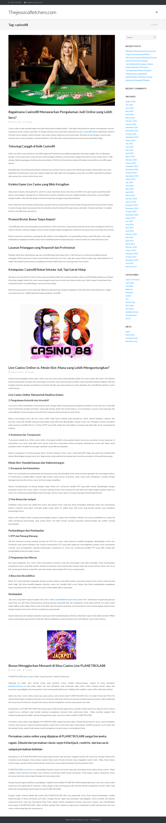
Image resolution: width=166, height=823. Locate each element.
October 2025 (131, 134)
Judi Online (130, 283)
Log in (128, 332)
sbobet (128, 296)
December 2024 (132, 166)
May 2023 (129, 228)
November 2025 (132, 131)
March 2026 (130, 118)
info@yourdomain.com (34, 2)
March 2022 (130, 244)
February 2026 (131, 121)
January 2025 (131, 163)
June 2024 (130, 186)
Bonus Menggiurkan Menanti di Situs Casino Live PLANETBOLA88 (56, 665)
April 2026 (130, 114)
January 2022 (131, 250)
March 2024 (130, 195)
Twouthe (29, 122)
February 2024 (131, 199)
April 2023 (130, 231)
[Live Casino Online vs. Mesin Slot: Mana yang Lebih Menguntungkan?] (61, 332)
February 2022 (131, 247)
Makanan (129, 289)
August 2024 (130, 179)
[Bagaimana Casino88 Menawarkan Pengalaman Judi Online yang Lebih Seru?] (61, 70)
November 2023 (132, 208)
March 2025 (130, 157)
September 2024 (132, 176)
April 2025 (130, 153)
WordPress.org (131, 341)
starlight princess (132, 312)
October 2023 (131, 212)
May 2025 (129, 150)
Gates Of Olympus (133, 280)
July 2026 (129, 105)
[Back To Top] (159, 817)
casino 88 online (90, 132)
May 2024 (129, 189)
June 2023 (130, 224)
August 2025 (130, 140)
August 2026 (130, 102)
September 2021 (132, 260)
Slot (127, 299)
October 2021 (131, 257)
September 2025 (132, 137)
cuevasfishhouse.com (64, 599)
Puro (99, 820)
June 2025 (130, 147)
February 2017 (131, 266)
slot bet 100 (130, 302)
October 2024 (131, 173)
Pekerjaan (129, 292)
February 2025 (131, 160)
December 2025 (132, 127)
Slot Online (130, 305)
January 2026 (131, 124)
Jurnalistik (129, 286)
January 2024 (131, 202)
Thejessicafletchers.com (79, 820)
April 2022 (130, 241)
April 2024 (130, 192)
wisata (128, 318)
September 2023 (132, 215)
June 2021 (130, 263)
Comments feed (132, 338)
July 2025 (129, 144)
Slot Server (130, 309)
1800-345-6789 (15, 2)
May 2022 (129, 237)
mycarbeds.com (29, 769)
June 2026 (130, 108)
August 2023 (130, 218)
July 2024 (129, 182)
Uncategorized (131, 315)
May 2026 (129, 111)
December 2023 (132, 205)
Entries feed (130, 335)
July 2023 (129, 221)
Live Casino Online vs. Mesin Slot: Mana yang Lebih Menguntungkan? (59, 368)
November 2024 (132, 169)
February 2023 (131, 234)
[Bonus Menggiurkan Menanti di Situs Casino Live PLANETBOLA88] (61, 644)
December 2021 (132, 254)
